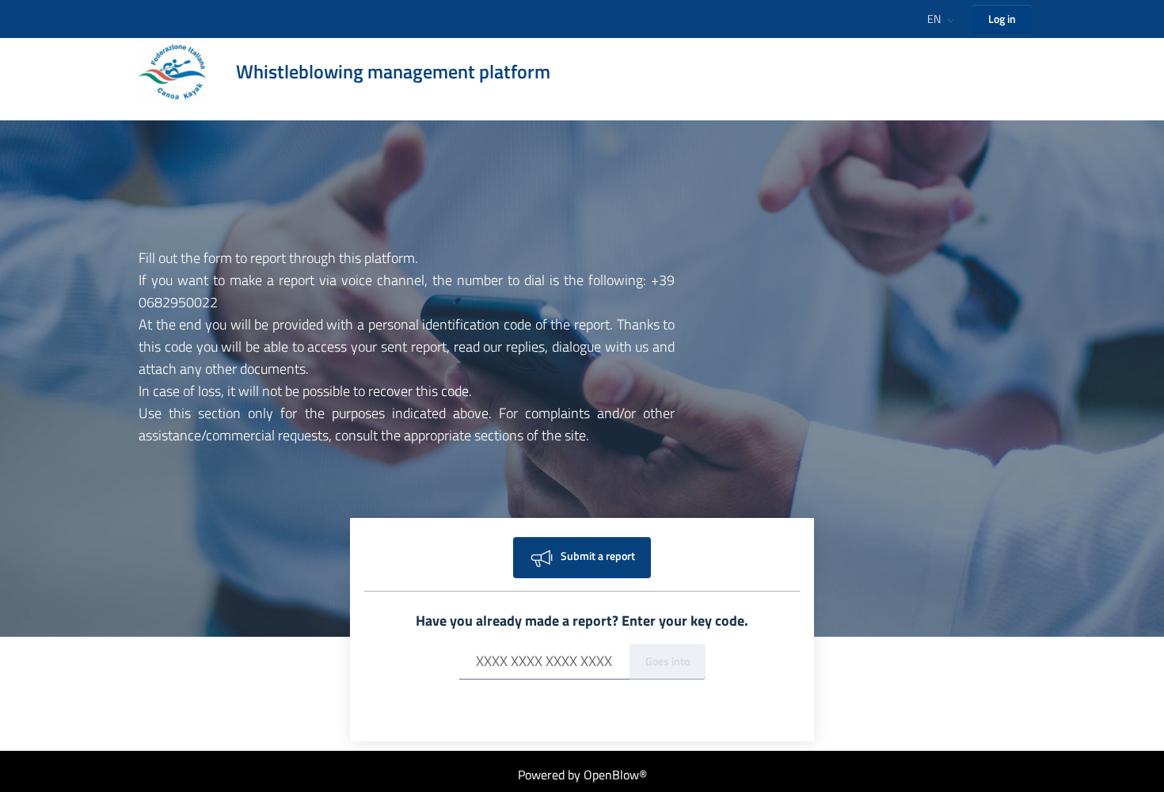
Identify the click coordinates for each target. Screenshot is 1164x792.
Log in (1002, 18)
